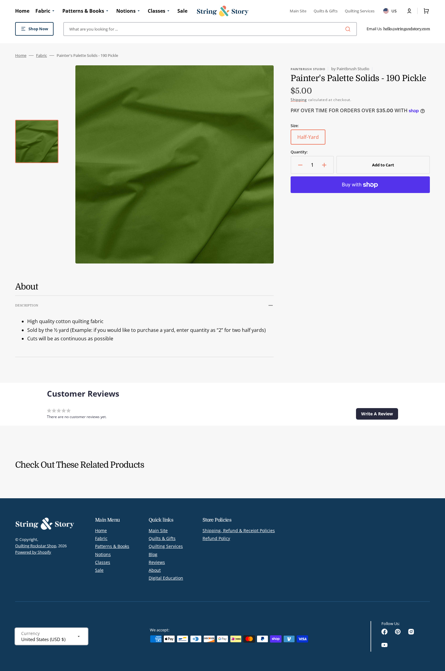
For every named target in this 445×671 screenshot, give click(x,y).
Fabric (41, 55)
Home (20, 55)
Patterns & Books (112, 546)
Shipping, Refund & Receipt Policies (239, 530)
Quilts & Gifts (162, 538)
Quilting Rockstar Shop (35, 545)
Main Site (158, 530)
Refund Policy (216, 538)
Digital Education (166, 578)
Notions (103, 554)
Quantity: (299, 152)
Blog (153, 554)
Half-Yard (311, 139)
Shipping (299, 99)
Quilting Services (166, 546)
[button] (409, 11)
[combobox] (210, 29)
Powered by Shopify (33, 552)
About (155, 570)
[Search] (349, 29)
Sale (99, 570)
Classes (102, 562)
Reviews (157, 562)
